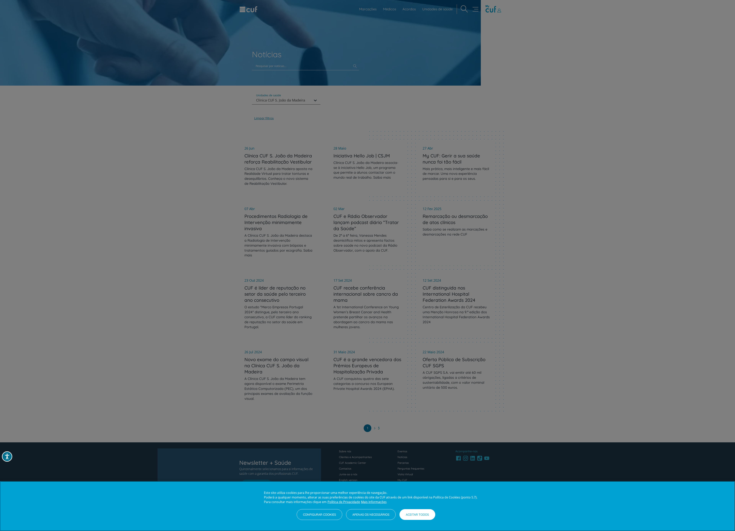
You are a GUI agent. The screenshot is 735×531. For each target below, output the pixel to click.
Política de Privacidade (343, 502)
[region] (367, 506)
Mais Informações (374, 502)
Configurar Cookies (319, 514)
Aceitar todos (417, 514)
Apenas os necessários (370, 514)
